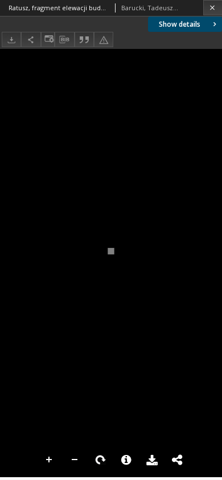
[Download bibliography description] (64, 40)
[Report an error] (103, 39)
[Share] (30, 39)
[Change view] (48, 39)
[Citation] (84, 39)
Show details (179, 24)
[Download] (11, 39)
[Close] (212, 7)
